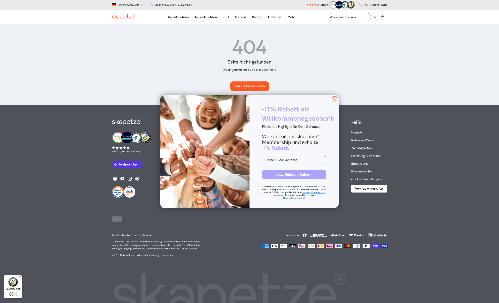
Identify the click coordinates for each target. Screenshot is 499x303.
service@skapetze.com (314, 192)
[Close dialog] (334, 99)
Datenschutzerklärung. (294, 198)
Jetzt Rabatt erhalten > (294, 175)
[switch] (13, 294)
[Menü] (19, 277)
